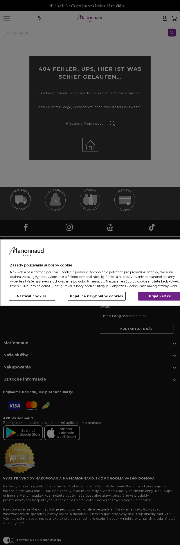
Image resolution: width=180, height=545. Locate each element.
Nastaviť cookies (32, 296)
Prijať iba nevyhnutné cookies (96, 296)
